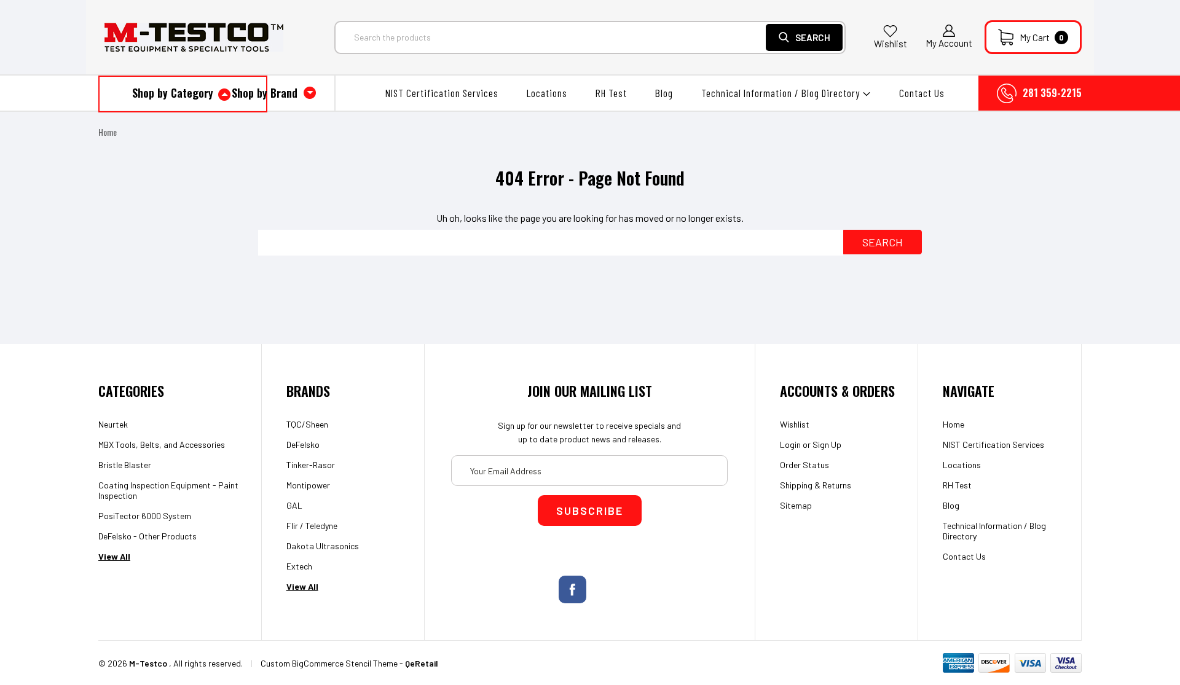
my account (949, 43)
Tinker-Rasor (310, 465)
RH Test (611, 93)
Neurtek (113, 424)
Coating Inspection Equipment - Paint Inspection (168, 490)
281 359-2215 (1052, 92)
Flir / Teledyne (311, 525)
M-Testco (148, 663)
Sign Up (826, 444)
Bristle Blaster (124, 465)
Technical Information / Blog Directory (781, 93)
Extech (299, 566)
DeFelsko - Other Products (147, 536)
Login (790, 444)
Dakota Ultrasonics (322, 546)
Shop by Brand (266, 93)
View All (114, 556)
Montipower (308, 485)
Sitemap (796, 505)
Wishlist (890, 43)
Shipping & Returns (815, 485)
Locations (547, 93)
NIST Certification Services (441, 93)
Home (107, 131)
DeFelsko (303, 444)
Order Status (804, 465)
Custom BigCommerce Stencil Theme (329, 663)
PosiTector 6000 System (144, 516)
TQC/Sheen (307, 424)
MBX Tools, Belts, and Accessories (161, 444)
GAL (294, 505)
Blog (664, 93)
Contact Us (922, 93)
